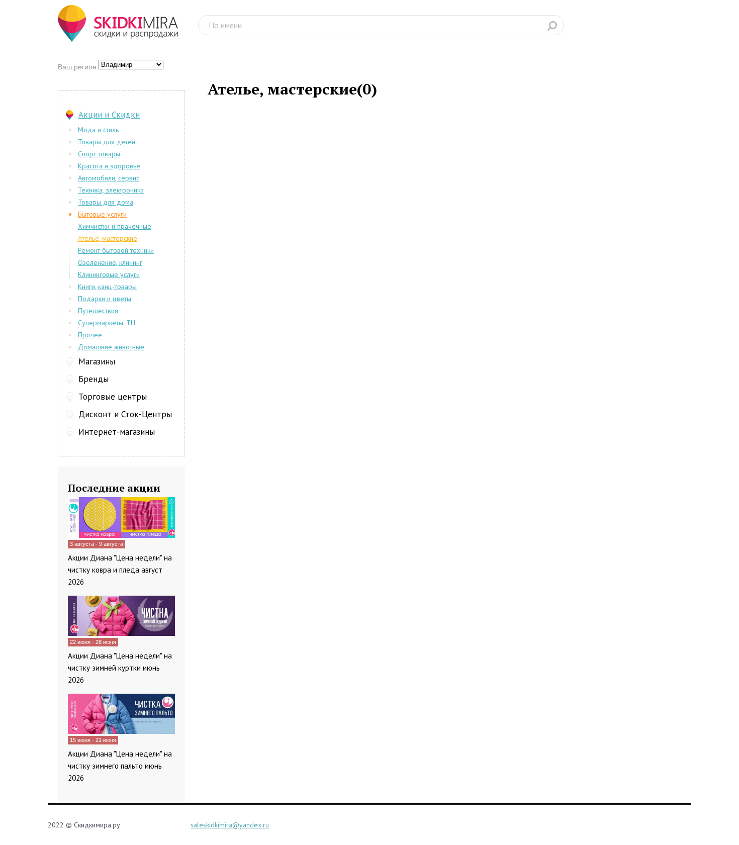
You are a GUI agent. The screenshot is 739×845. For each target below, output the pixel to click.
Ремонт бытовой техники (116, 250)
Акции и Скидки (109, 114)
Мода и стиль (98, 129)
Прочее (90, 334)
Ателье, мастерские (107, 238)
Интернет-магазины (116, 431)
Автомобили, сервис (108, 177)
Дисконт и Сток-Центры (125, 414)
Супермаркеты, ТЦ (106, 322)
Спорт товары (99, 153)
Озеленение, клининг (110, 262)
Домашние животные (111, 346)
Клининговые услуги (109, 274)
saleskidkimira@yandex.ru (230, 824)
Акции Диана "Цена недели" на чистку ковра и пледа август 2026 (120, 570)
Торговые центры (112, 396)
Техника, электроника (111, 190)
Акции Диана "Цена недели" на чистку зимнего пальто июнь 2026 (120, 766)
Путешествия (98, 310)
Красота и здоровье (109, 165)
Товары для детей (106, 141)
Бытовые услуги (102, 214)
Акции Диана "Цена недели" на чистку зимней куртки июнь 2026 (120, 668)
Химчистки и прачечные (114, 226)
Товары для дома (105, 202)
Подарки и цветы (104, 298)
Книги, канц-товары (107, 286)
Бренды (93, 379)
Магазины (96, 361)
